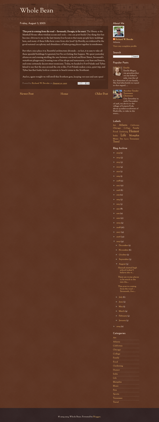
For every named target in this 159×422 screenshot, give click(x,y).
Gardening (123, 131)
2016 (118, 190)
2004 (118, 326)
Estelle (126, 67)
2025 (118, 152)
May (121, 306)
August (122, 264)
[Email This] (79, 83)
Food (115, 131)
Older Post (101, 94)
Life (123, 135)
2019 (118, 176)
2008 (118, 227)
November (124, 250)
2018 (118, 180)
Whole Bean (36, 10)
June (121, 301)
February (123, 315)
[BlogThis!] (81, 83)
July (121, 297)
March (122, 311)
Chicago (117, 128)
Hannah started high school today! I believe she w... (127, 270)
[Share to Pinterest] (88, 83)
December (124, 245)
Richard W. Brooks (124, 39)
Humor (134, 131)
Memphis (134, 135)
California (134, 125)
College (127, 128)
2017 (118, 185)
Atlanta (123, 125)
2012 (118, 208)
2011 (118, 213)
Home (64, 94)
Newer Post (27, 94)
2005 (118, 241)
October (123, 254)
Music (116, 138)
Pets (121, 139)
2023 (118, 162)
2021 (118, 171)
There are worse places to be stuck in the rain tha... (128, 280)
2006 (118, 236)
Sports (126, 139)
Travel (116, 142)
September (124, 259)
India (115, 135)
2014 (118, 199)
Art (114, 125)
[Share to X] (83, 83)
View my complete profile (125, 46)
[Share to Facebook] (86, 83)
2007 (118, 232)
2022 (118, 166)
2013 (118, 204)
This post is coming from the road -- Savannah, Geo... (127, 289)
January (122, 320)
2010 (118, 218)
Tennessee (134, 138)
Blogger (96, 416)
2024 (118, 157)
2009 (118, 222)
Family (136, 128)
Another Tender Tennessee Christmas (130, 93)
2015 (118, 194)
